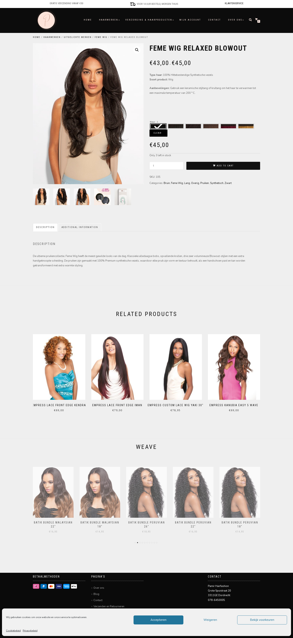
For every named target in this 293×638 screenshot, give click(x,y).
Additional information (79, 227)
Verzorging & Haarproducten (148, 20)
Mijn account (190, 20)
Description (45, 227)
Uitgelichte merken (77, 37)
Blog (96, 594)
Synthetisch (216, 183)
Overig (195, 183)
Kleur (152, 122)
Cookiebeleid (13, 630)
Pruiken (204, 183)
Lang (187, 183)
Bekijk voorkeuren (262, 620)
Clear (157, 133)
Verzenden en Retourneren (108, 606)
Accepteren (158, 620)
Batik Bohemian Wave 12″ (240, 522)
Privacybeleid (30, 630)
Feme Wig (101, 37)
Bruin (167, 183)
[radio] (158, 126)
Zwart (228, 183)
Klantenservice (234, 3)
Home (88, 20)
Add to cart (225, 165)
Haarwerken (108, 20)
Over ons (235, 20)
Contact (214, 20)
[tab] (45, 227)
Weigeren (210, 620)
